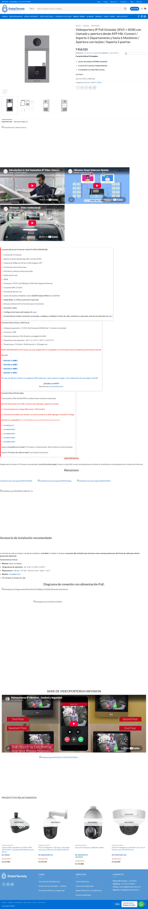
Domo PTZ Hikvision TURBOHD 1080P (89, 848)
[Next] (68, 59)
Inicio (99, 2)
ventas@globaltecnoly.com (129, 887)
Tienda (105, 2)
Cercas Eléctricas (82, 881)
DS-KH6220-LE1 (9, 425)
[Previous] (6, 59)
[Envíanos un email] (145, 16)
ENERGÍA (98, 16)
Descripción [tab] (7, 122)
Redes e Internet (31, 16)
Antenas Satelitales (83, 895)
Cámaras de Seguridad (84, 886)
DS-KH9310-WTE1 (9, 442)
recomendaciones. (56, 386)
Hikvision (95, 26)
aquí (35, 312)
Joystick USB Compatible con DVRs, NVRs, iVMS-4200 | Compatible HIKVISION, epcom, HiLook (18, 849)
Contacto (139, 2)
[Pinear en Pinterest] (90, 88)
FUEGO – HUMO (109, 16)
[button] (143, 8)
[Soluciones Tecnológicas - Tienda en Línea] (13, 8)
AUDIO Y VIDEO (96, 82)
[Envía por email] (86, 88)
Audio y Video (79, 16)
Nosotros (113, 2)
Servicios (123, 2)
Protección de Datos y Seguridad (52, 890)
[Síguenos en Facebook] (139, 16)
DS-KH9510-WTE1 (9, 438)
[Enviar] (125, 9)
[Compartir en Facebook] (78, 88)
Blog (132, 2)
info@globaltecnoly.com (129, 890)
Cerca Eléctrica (47, 16)
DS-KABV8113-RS (55, 553)
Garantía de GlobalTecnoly (49, 881)
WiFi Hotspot (122, 16)
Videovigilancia (16, 16)
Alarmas (90, 16)
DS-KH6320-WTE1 (9, 429)
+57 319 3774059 (128, 884)
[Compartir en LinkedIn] (94, 88)
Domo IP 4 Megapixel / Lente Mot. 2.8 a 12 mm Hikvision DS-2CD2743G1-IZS (128, 848)
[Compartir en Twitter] (82, 88)
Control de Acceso (63, 16)
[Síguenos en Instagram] (142, 16)
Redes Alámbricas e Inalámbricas (89, 890)
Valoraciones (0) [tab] (21, 122)
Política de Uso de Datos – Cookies (52, 886)
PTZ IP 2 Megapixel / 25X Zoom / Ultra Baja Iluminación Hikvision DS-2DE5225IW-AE (53, 848)
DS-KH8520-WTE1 (9, 434)
